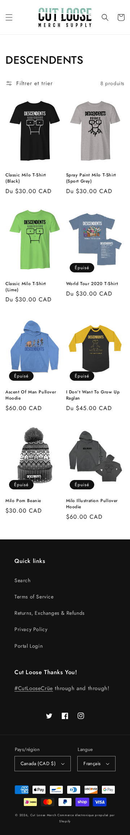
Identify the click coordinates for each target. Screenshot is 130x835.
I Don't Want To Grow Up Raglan (93, 395)
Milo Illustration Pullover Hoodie (92, 504)
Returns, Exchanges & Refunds (49, 613)
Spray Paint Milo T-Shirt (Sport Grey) (91, 178)
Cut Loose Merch (43, 815)
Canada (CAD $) (38, 763)
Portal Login (28, 646)
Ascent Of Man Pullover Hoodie (30, 395)
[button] (9, 17)
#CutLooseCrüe (33, 688)
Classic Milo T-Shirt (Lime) (25, 287)
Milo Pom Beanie (23, 501)
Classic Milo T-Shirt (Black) (25, 178)
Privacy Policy (30, 629)
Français (91, 763)
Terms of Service (34, 596)
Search (22, 580)
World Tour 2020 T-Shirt (92, 284)
